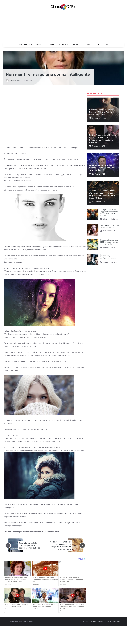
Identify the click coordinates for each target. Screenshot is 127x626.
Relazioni (39, 44)
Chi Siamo (85, 621)
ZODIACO (76, 44)
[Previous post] (8, 545)
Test (98, 44)
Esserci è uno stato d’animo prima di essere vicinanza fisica (29, 545)
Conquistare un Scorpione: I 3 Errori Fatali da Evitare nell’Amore (109, 257)
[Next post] (82, 545)
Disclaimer (108, 621)
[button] (107, 44)
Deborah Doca (15, 80)
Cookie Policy (116, 621)
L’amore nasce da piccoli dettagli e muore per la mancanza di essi (101, 112)
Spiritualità (61, 44)
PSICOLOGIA (24, 44)
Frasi (88, 44)
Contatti (100, 621)
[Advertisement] (63, 28)
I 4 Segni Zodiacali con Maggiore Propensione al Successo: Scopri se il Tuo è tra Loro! (109, 212)
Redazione (93, 621)
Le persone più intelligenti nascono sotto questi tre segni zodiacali (102, 167)
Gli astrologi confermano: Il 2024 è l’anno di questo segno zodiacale (109, 242)
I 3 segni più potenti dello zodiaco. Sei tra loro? (109, 226)
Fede (52, 44)
